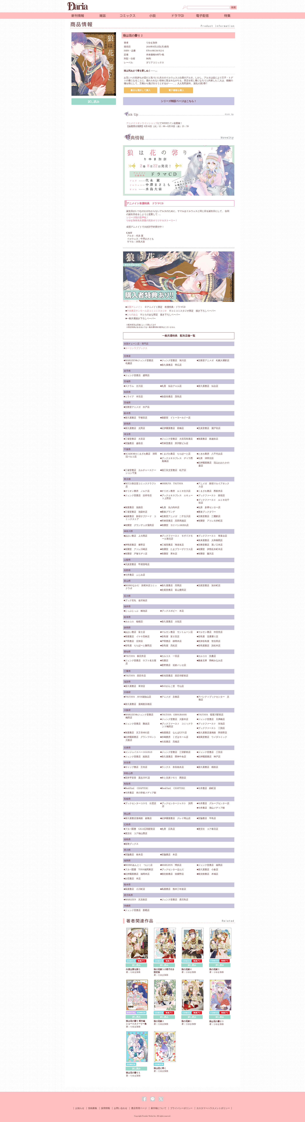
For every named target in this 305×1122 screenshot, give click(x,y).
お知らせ (79, 1108)
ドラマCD (177, 15)
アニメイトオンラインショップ (141, 123)
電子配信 (202, 15)
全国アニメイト (134, 307)
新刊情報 (77, 15)
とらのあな (132, 314)
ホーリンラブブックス (136, 348)
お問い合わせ (120, 1108)
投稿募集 (92, 1108)
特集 (227, 15)
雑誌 (102, 15)
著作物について (158, 1108)
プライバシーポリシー (181, 1108)
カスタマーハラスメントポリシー (213, 1108)
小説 (152, 15)
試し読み (93, 101)
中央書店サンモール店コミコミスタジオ (147, 311)
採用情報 (105, 1108)
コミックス (128, 15)
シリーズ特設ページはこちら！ (179, 101)
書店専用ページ (139, 1108)
